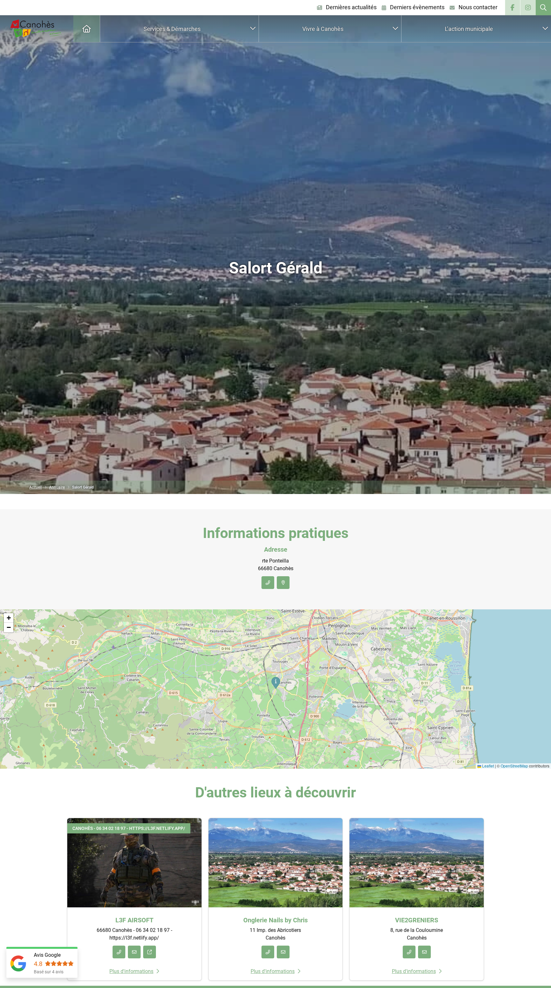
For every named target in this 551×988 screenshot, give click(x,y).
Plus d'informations (131, 971)
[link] (543, 7)
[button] (275, 683)
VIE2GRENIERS (416, 920)
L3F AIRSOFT (134, 920)
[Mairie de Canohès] (36, 28)
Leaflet (487, 765)
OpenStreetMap (514, 765)
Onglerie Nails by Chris (275, 920)
